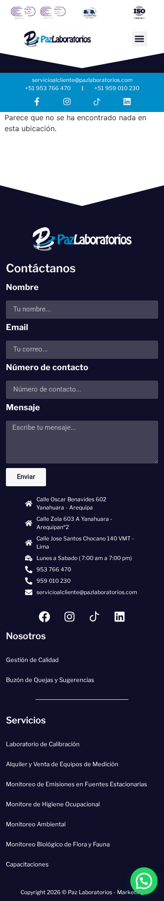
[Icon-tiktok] (97, 101)
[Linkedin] (127, 101)
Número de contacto (47, 367)
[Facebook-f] (37, 101)
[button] (139, 38)
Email (17, 327)
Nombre (22, 287)
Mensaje (23, 407)
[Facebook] (44, 617)
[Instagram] (67, 101)
